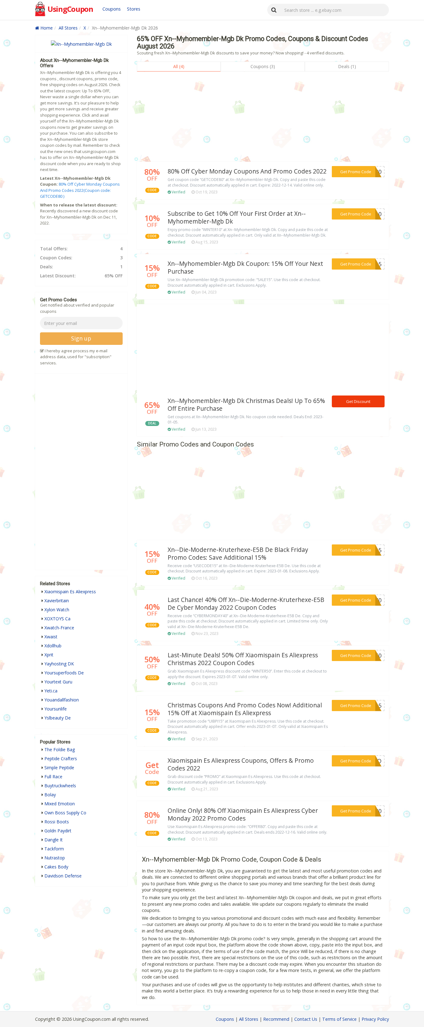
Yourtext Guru (58, 682)
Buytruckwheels (60, 786)
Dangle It (53, 840)
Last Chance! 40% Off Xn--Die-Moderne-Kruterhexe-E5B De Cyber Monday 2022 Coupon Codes (246, 604)
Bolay (50, 795)
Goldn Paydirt (57, 831)
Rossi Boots (56, 822)
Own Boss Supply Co (65, 813)
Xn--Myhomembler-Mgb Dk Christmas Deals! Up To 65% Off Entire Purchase (246, 405)
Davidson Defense (63, 876)
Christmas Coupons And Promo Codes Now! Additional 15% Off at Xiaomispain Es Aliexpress (245, 709)
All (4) (178, 66)
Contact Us (305, 1019)
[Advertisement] (263, 118)
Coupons (111, 9)
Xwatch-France (59, 628)
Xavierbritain (56, 601)
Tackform (54, 849)
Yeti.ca (50, 691)
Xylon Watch (56, 610)
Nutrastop (54, 858)
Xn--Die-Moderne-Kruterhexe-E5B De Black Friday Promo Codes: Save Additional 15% (238, 554)
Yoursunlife (55, 709)
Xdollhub (52, 646)
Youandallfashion (61, 700)
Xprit (48, 655)
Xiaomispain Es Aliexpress (70, 591)
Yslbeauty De (57, 718)
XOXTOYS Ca (57, 619)
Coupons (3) (262, 66)
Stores (133, 9)
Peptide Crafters (60, 758)
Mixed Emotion (59, 804)
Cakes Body (56, 867)
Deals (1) (347, 66)
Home (46, 28)
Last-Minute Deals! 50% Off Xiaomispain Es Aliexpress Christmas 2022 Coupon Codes (243, 659)
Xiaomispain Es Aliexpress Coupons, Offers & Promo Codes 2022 (241, 764)
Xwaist (50, 637)
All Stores (68, 28)
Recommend (276, 1019)
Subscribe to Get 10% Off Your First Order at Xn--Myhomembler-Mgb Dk (237, 217)
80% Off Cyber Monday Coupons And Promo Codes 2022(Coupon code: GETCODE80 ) (80, 190)
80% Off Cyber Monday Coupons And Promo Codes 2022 (247, 171)
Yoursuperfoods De (64, 673)
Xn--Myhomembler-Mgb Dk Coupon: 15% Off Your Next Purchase (245, 267)
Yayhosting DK (59, 664)
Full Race (53, 777)
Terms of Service (339, 1019)
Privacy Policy (375, 1019)
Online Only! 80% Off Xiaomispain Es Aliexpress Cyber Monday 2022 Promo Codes (243, 814)
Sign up (81, 338)
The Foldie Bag (59, 749)
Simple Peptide (59, 767)
